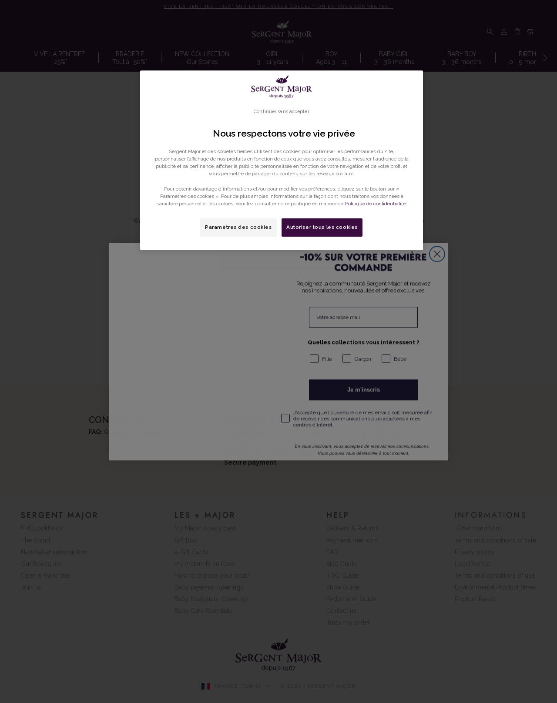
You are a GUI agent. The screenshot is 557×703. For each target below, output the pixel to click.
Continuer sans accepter (281, 111)
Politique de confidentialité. (376, 204)
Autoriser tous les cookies (322, 227)
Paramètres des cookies (238, 227)
